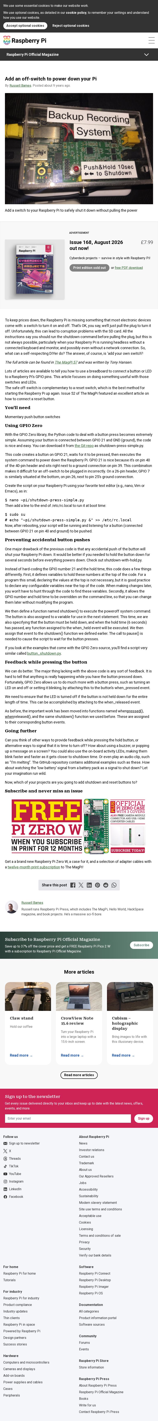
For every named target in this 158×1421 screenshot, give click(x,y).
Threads (15, 1159)
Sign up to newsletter (24, 1143)
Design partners (14, 1338)
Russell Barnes (20, 86)
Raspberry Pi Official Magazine (33, 54)
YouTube (15, 1174)
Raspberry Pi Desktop (95, 1280)
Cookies (85, 1222)
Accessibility (88, 1189)
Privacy (84, 1242)
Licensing (86, 1229)
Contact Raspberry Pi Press (99, 1412)
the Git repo (84, 445)
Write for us (87, 1405)
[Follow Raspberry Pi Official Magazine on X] (81, 885)
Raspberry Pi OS (91, 1293)
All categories (89, 1311)
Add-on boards (14, 1376)
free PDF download (129, 268)
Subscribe (141, 945)
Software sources (92, 1324)
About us (85, 1170)
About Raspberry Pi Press (98, 1385)
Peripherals (11, 1395)
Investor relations (91, 1150)
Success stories (15, 1344)
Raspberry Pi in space (19, 1324)
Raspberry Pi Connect (94, 1273)
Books (83, 1399)
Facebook (16, 1197)
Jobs (82, 1183)
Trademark (86, 1163)
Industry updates (15, 1311)
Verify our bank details (95, 1255)
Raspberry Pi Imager (94, 1287)
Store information (91, 1367)
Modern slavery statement (98, 1203)
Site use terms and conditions (100, 1209)
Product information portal (97, 1318)
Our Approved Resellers (96, 1176)
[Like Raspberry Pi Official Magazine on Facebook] (72, 885)
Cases (8, 1389)
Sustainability (88, 1196)
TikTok (14, 1166)
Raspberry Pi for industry (21, 1298)
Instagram (16, 1181)
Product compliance (17, 1305)
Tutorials (9, 1280)
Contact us (86, 1156)
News (83, 1143)
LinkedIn (15, 1189)
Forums (84, 1343)
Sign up (143, 1118)
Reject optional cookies (70, 26)
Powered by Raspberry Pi (21, 1331)
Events (84, 1349)
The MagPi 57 (66, 362)
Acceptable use (90, 1216)
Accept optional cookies (25, 26)
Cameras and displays (19, 1369)
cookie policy (76, 13)
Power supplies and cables (23, 1382)
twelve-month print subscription (34, 867)
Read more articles (79, 1075)
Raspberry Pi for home (19, 1273)
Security (85, 1249)
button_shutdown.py (44, 653)
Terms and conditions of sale (100, 1236)
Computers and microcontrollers (26, 1362)
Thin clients (11, 1318)
